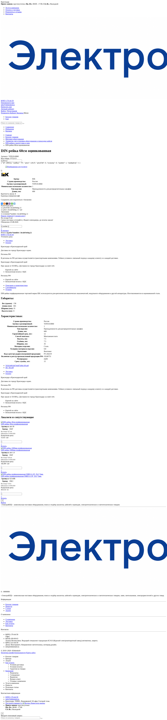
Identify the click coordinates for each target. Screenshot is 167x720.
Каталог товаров (11, 117)
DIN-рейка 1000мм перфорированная (15, 450)
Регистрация (12, 111)
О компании (10, 619)
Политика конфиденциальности (13, 653)
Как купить (9, 623)
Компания (9, 671)
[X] (7, 204)
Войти (3, 111)
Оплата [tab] (8, 243)
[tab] (10, 287)
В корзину (5, 231)
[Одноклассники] (4, 204)
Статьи (8, 608)
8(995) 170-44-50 (7, 101)
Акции (8, 611)
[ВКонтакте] (2, 204)
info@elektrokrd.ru (8, 105)
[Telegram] (14, 204)
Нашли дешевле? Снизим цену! (13, 216)
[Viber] (9, 204)
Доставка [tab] (9, 241)
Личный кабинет (7, 109)
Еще (7, 119)
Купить (4, 446)
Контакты (9, 626)
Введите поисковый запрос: (11, 716)
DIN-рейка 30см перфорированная (14, 424)
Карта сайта (30, 653)
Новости (8, 606)
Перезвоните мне (7, 103)
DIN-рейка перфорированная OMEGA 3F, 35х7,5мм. (21, 476)
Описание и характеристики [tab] (16, 285)
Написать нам (6, 107)
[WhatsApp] (12, 204)
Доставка (9, 621)
